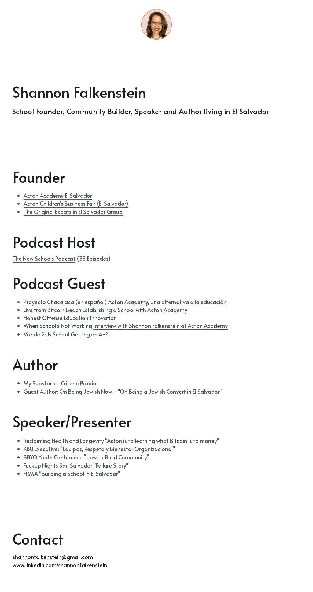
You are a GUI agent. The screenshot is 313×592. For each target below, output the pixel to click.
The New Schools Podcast (44, 258)
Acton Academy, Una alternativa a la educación (167, 302)
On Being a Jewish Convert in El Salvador (169, 391)
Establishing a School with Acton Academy (135, 310)
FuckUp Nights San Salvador (58, 465)
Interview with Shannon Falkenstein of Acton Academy (160, 325)
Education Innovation (90, 318)
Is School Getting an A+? (77, 334)
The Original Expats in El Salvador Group (73, 211)
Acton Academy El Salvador (58, 195)
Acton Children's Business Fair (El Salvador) (76, 203)
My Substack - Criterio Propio (60, 383)
